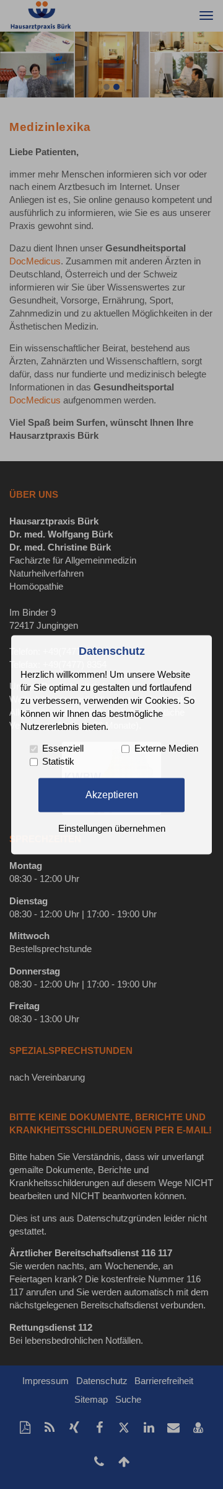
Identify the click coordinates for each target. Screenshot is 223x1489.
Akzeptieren (111, 794)
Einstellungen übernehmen (111, 829)
